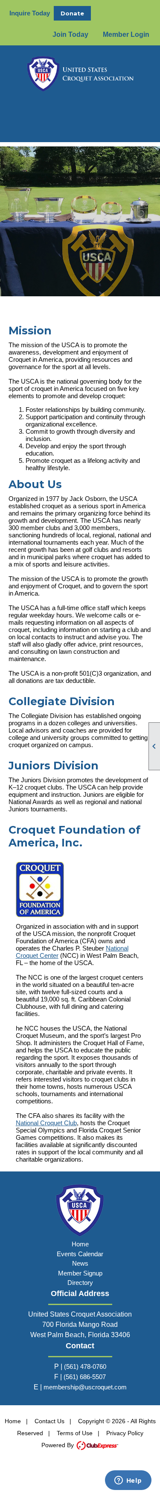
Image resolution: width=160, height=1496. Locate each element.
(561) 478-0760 (85, 1366)
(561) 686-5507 (85, 1376)
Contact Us (49, 1421)
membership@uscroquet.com (85, 1387)
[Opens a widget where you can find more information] (128, 1481)
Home (80, 1244)
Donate (72, 13)
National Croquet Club (46, 1122)
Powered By (58, 1445)
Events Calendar (80, 1254)
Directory (80, 1282)
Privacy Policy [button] (124, 1433)
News (80, 1263)
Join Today (70, 34)
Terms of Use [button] (75, 1433)
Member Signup (80, 1273)
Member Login (126, 34)
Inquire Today (29, 13)
